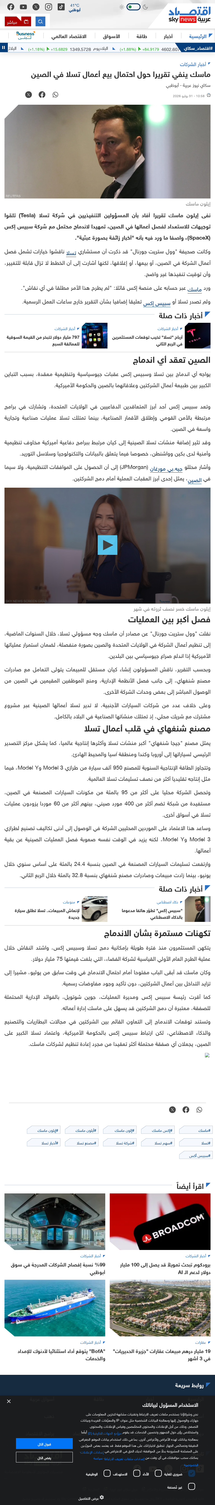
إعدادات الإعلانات (92, 1451)
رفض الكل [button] (44, 1457)
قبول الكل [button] (44, 1443)
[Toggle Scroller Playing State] (4, 47)
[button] (75, 7)
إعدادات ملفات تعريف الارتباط (124, 1458)
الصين (195, 479)
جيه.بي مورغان (166, 467)
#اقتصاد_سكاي (198, 47)
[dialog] (107, 1450)
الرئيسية (198, 35)
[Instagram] (48, 7)
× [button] (9, 1401)
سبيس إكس (156, 302)
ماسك (195, 288)
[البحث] (40, 21)
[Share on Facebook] (42, 95)
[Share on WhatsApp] (55, 95)
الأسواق (111, 35)
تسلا (71, 252)
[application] (107, 546)
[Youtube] (23, 7)
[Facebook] (10, 7)
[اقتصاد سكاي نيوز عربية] (181, 16)
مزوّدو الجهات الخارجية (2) (105, 1432)
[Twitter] (36, 7)
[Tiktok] (61, 7)
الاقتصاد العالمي (69, 35)
